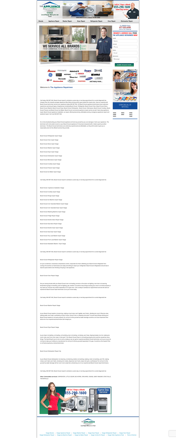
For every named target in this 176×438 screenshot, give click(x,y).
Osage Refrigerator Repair (109, 433)
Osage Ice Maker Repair (81, 435)
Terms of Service (131, 435)
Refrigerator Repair (96, 21)
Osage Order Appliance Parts (116, 435)
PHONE (115, 44)
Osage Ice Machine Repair (64, 435)
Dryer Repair (81, 21)
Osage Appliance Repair (63, 433)
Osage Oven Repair (124, 433)
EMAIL (114, 50)
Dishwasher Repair (127, 21)
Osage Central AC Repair (98, 435)
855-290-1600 (122, 7)
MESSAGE (115, 56)
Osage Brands (50, 433)
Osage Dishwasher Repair (47, 435)
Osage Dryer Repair (93, 433)
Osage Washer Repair (79, 433)
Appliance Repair (53, 21)
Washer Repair (67, 21)
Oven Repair (112, 21)
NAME (114, 38)
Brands (41, 21)
